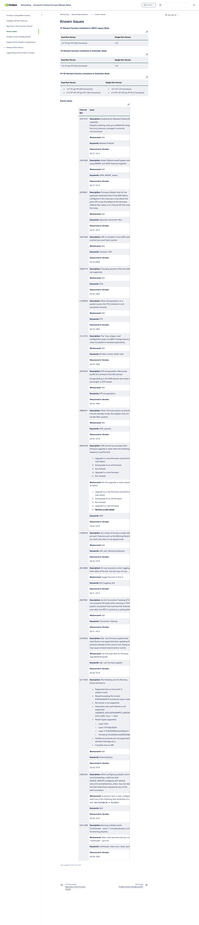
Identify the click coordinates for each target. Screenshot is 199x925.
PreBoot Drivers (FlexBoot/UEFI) (19, 37)
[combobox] (174, 5)
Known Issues (12, 31)
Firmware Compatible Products (18, 15)
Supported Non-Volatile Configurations (21, 42)
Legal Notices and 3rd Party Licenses (21, 53)
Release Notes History (15, 47)
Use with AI (172, 15)
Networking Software (80, 14)
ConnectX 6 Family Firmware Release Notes (52, 5)
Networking (26, 5)
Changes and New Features (17, 21)
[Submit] (160, 5)
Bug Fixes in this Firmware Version (20, 26)
